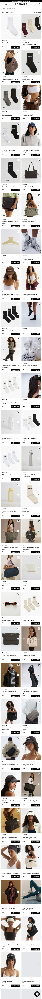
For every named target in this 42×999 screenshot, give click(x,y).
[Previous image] (3, 26)
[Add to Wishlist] (18, 16)
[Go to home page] (21, 4)
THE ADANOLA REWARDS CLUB (21, 1)
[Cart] (39, 4)
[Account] (36, 4)
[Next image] (18, 26)
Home (3, 8)
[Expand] (2, 4)
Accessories (11, 8)
